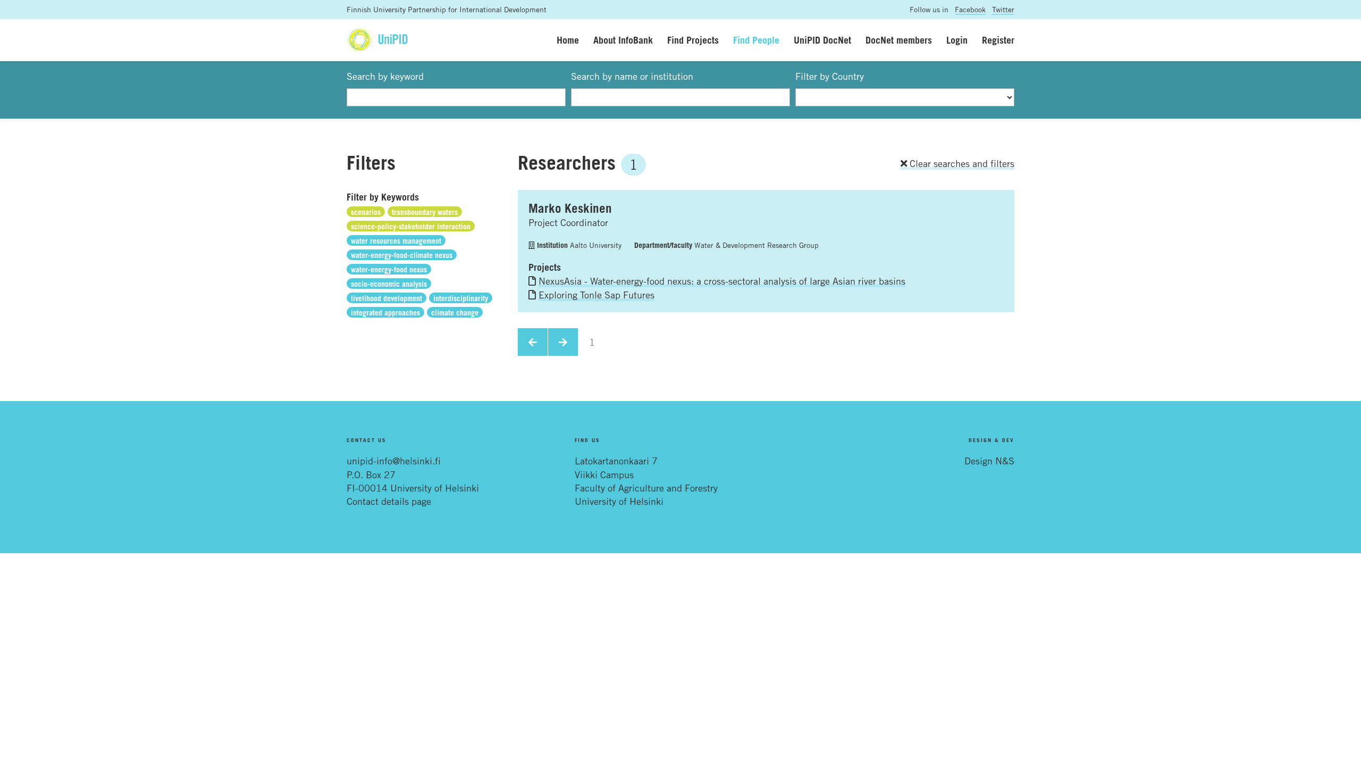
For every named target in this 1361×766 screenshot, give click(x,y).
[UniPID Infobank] (377, 40)
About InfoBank (623, 40)
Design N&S (989, 461)
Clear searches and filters (960, 163)
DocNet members (899, 40)
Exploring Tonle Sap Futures (596, 295)
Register (998, 40)
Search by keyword (385, 76)
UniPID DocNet (822, 40)
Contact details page (389, 501)
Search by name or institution (632, 76)
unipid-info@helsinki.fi (394, 461)
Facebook (970, 9)
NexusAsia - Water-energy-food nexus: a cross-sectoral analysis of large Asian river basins (722, 281)
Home (568, 40)
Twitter (1003, 9)
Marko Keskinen (570, 208)
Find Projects (693, 40)
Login (957, 40)
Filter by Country (829, 76)
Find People (756, 40)
